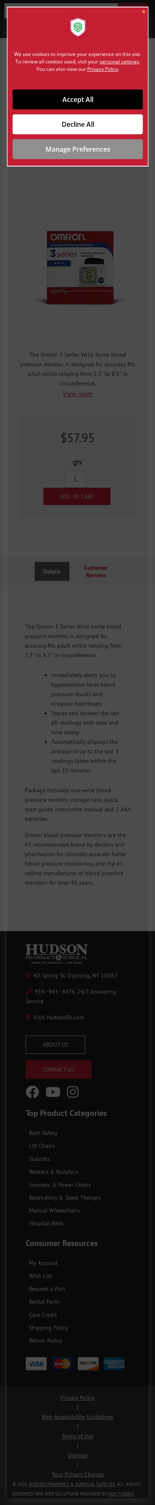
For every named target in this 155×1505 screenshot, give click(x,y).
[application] (77, 752)
